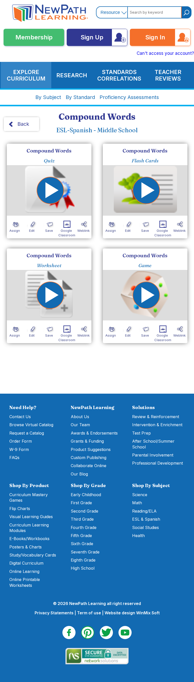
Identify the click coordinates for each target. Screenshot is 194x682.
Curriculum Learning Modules (29, 527)
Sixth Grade (82, 543)
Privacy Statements (54, 612)
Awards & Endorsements (94, 433)
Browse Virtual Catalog (31, 424)
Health (138, 535)
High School (82, 568)
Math (137, 502)
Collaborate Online (88, 465)
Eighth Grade (83, 560)
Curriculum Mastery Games (28, 497)
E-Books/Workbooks (29, 538)
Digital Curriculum (26, 563)
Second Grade (84, 511)
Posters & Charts (25, 546)
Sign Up (92, 37)
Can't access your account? (165, 53)
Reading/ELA (144, 511)
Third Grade (82, 519)
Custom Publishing (88, 457)
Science (139, 494)
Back (23, 124)
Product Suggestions (91, 449)
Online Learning (24, 571)
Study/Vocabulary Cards (32, 555)
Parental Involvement (152, 455)
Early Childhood (86, 494)
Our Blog (79, 473)
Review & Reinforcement (155, 416)
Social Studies (145, 527)
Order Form (20, 441)
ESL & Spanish (146, 519)
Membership (34, 37)
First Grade (81, 502)
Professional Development (157, 463)
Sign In (155, 37)
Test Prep (141, 433)
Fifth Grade (81, 535)
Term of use (89, 612)
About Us (80, 416)
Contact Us (20, 416)
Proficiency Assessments (129, 97)
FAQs (14, 457)
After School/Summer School (153, 444)
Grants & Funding (87, 441)
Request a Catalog (26, 433)
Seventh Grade (85, 551)
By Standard (80, 97)
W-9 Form (19, 449)
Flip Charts (19, 508)
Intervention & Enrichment (157, 424)
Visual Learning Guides (31, 516)
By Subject (48, 97)
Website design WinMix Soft (132, 612)
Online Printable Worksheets (24, 582)
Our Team (80, 424)
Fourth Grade (83, 527)
